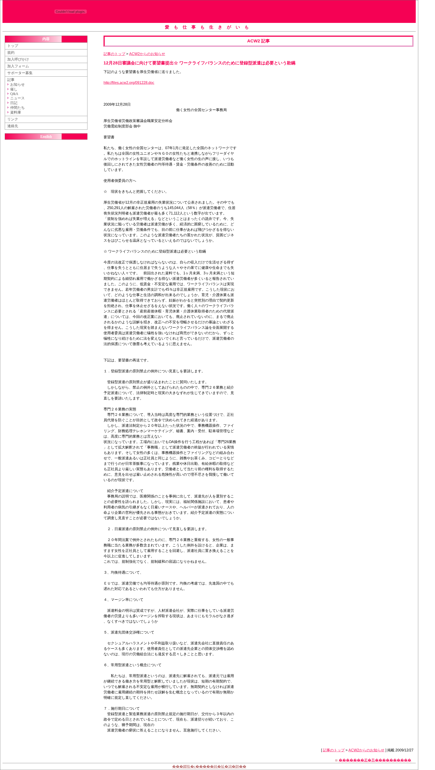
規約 (10, 52)
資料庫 (15, 112)
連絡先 (12, 126)
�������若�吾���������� (375, 760)
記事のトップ (114, 54)
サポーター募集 (20, 73)
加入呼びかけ (18, 59)
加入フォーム (18, 66)
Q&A (13, 94)
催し (13, 89)
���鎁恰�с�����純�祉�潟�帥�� (209, 766)
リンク (12, 119)
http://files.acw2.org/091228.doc (129, 83)
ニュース (17, 98)
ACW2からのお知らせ (147, 54)
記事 (10, 80)
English (46, 136)
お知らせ (17, 84)
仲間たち (17, 108)
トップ (12, 46)
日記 (13, 103)
